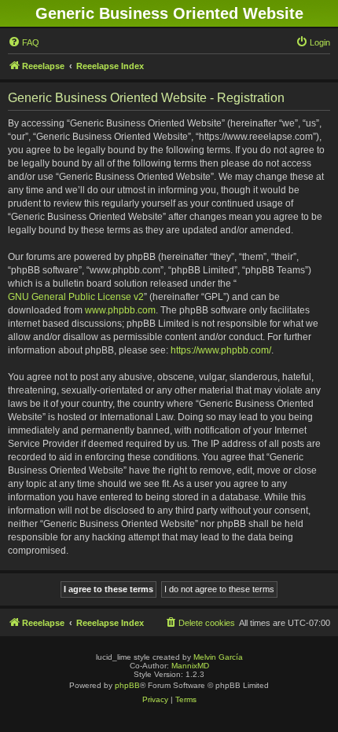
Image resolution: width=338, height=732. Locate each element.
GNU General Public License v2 (76, 296)
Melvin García (218, 657)
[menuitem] (23, 42)
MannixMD (190, 665)
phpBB (127, 685)
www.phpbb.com (120, 310)
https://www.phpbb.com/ (221, 350)
